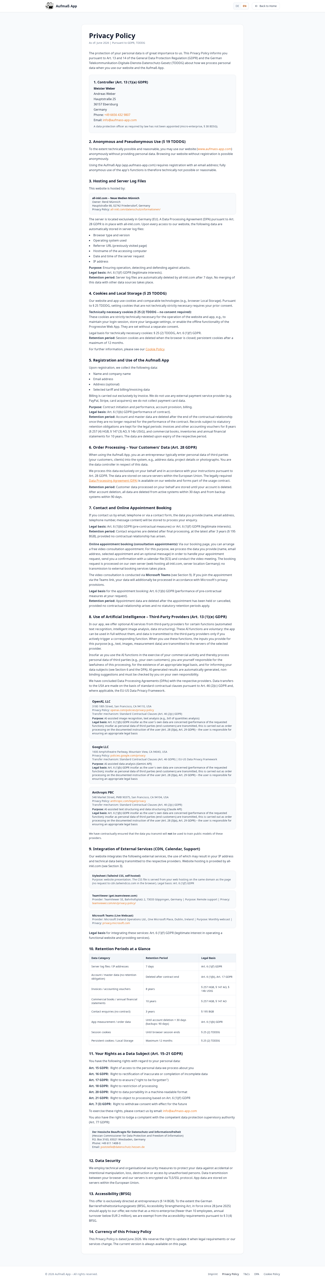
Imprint (213, 1274)
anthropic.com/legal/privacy (128, 801)
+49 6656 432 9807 (117, 115)
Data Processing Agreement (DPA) (113, 481)
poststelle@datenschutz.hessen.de (123, 1147)
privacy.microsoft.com (116, 923)
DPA (256, 1274)
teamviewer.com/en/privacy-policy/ (114, 903)
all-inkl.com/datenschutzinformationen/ (135, 209)
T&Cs (246, 1274)
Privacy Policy (230, 1274)
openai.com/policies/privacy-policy (132, 710)
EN (244, 6)
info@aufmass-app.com (120, 120)
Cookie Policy (155, 349)
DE (237, 6)
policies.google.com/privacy (127, 755)
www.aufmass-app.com (214, 149)
